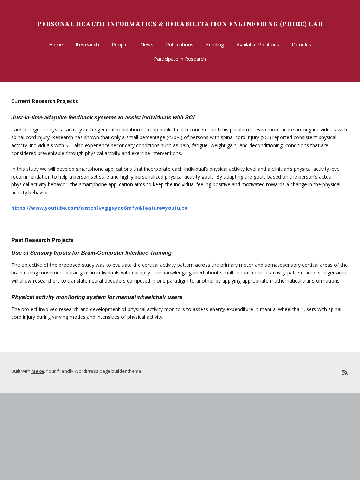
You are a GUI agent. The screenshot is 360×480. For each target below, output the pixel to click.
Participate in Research (180, 59)
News (146, 44)
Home (56, 44)
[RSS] (345, 372)
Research (87, 44)
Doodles (301, 44)
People (120, 44)
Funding (215, 44)
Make (37, 371)
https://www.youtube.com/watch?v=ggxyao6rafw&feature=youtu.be (99, 208)
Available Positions (258, 44)
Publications (179, 44)
